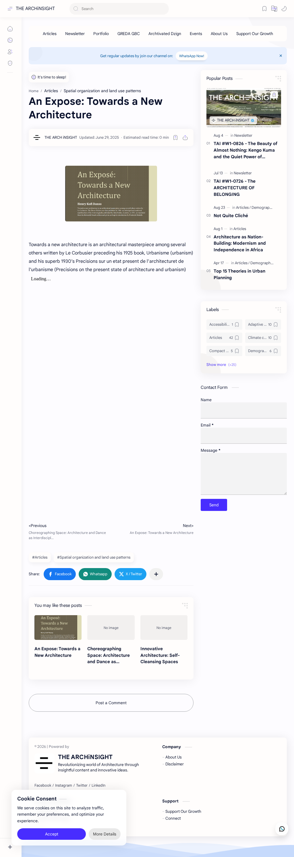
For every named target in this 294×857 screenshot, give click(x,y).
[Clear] (163, 9)
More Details (104, 834)
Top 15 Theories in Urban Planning (239, 274)
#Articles (39, 557)
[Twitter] (82, 785)
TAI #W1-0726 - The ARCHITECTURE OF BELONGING (235, 187)
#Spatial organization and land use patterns (93, 557)
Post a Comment (111, 702)
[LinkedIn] (98, 785)
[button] (284, 8)
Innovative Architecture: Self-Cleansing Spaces (160, 655)
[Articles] (50, 33)
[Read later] (175, 137)
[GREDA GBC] (128, 33)
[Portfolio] (101, 33)
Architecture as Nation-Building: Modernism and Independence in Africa (240, 243)
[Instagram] (63, 785)
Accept (51, 834)
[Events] (196, 33)
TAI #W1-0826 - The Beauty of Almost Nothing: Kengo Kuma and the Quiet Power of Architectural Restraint (245, 150)
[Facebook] (42, 785)
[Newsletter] (75, 33)
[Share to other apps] (156, 574)
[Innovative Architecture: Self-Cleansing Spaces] (163, 627)
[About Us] (219, 33)
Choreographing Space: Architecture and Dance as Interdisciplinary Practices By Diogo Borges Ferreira (108, 655)
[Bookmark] (264, 8)
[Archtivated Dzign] (164, 33)
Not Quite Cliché (231, 215)
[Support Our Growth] (254, 33)
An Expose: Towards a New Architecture (57, 652)
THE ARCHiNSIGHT (35, 8)
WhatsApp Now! (191, 56)
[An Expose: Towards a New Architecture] (58, 627)
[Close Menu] (281, 55)
